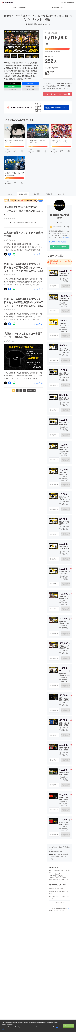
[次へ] (36, 41)
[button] (56, 107)
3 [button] (20, 390)
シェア (31, 83)
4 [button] (24, 390)
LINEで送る (13, 86)
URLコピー (31, 86)
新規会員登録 (70, 2)
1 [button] (13, 390)
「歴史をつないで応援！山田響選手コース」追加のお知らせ (23, 335)
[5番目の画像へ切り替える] (35, 56)
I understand (68, 1026)
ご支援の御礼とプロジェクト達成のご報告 (23, 234)
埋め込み (13, 89)
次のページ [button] (31, 390)
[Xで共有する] (5, 254)
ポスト (13, 83)
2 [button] (17, 390)
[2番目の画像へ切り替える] (14, 56)
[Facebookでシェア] (9, 254)
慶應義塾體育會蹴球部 (35, 24)
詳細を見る (53, 286)
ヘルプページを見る (59, 902)
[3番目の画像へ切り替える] (21, 56)
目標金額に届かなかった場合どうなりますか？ (59, 892)
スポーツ (47, 24)
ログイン (62, 2)
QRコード (31, 89)
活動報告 (23, 194)
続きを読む (66, 238)
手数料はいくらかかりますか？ (57, 888)
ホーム (10, 194)
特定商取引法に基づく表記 (57, 242)
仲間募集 (48, 194)
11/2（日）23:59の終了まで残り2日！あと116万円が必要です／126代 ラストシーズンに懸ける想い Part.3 (23, 302)
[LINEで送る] (14, 254)
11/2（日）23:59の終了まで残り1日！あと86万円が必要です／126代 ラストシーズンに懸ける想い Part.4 (23, 267)
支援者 (35, 194)
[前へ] (6, 41)
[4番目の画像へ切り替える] (28, 56)
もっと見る (38, 254)
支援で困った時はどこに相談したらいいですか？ (59, 897)
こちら (69, 908)
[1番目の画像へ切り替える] (7, 56)
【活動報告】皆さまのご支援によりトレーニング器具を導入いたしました (23, 210)
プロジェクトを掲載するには (19, 7)
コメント (60, 194)
